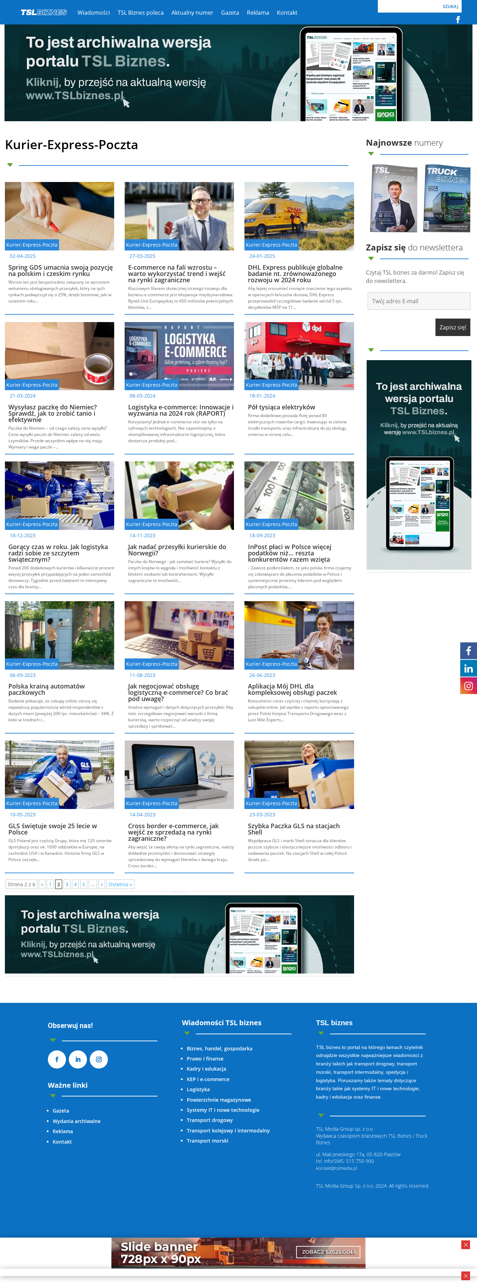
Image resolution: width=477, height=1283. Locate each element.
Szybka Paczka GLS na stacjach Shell (294, 829)
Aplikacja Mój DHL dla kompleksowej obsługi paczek (292, 689)
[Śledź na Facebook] (458, 20)
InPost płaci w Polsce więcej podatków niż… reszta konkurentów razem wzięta (289, 552)
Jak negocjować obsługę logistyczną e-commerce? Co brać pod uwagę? (178, 692)
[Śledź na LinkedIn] (78, 1059)
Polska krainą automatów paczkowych (46, 689)
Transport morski (207, 1140)
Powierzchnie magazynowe (219, 1099)
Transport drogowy (210, 1120)
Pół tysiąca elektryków (281, 407)
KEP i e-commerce (208, 1079)
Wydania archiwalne (77, 1121)
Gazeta (61, 1110)
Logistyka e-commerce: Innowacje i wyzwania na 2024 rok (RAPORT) (181, 410)
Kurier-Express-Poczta (32, 244)
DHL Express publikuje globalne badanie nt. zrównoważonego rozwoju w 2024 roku (295, 273)
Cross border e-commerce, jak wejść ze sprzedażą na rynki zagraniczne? (173, 832)
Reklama (63, 1131)
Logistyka (198, 1089)
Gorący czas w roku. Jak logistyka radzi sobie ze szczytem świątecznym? (58, 552)
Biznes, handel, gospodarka (219, 1048)
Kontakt (62, 1141)
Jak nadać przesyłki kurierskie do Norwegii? (177, 549)
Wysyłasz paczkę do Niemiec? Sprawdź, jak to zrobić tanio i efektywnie (52, 413)
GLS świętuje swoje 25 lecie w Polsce (52, 829)
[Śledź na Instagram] (99, 1059)
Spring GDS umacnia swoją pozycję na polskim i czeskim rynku (60, 270)
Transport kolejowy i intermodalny (228, 1130)
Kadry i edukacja (206, 1068)
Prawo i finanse (205, 1058)
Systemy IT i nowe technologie (223, 1110)
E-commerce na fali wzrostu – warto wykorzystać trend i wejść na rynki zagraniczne (177, 273)
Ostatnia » (120, 884)
